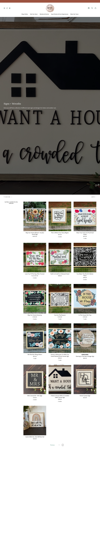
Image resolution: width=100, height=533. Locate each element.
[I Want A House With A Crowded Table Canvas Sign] (60, 379)
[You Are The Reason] (60, 298)
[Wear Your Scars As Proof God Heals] (85, 216)
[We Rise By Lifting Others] (34, 338)
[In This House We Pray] (85, 298)
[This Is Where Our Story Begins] (60, 216)
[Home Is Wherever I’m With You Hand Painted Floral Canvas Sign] (60, 338)
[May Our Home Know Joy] (34, 298)
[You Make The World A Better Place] (85, 257)
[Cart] (95, 8)
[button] (92, 8)
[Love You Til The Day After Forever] (34, 257)
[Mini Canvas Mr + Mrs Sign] (34, 379)
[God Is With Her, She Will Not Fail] (34, 420)
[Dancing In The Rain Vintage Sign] (85, 338)
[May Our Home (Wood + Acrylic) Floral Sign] (34, 216)
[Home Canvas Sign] (85, 379)
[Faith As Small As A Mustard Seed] (60, 257)
